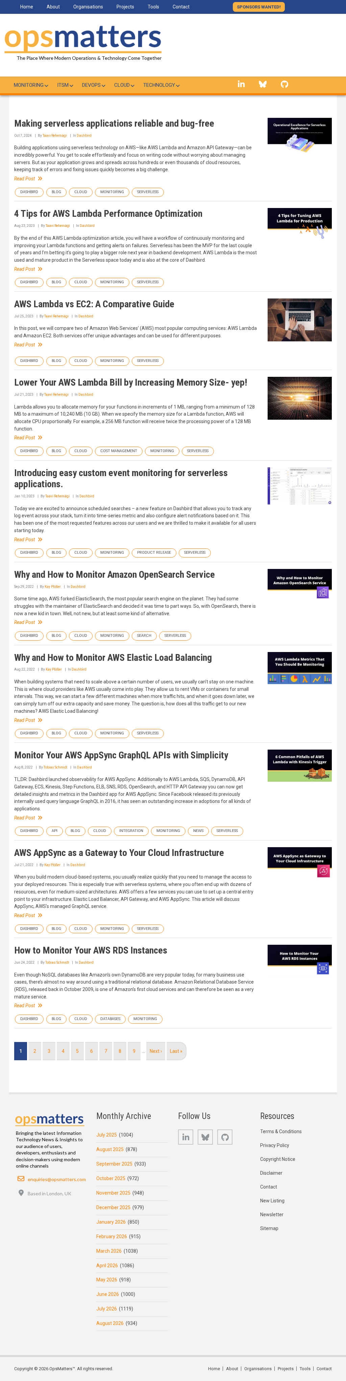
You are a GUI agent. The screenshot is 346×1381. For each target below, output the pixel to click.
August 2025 (110, 1149)
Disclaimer (271, 1173)
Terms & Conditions (281, 1131)
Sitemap (269, 1228)
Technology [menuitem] (159, 85)
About (232, 1368)
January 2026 (111, 1222)
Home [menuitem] (26, 6)
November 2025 (113, 1193)
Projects (286, 1368)
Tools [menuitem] (153, 6)
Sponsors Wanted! (259, 6)
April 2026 (107, 1265)
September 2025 (114, 1164)
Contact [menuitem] (181, 6)
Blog (56, 192)
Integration (131, 831)
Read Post (24, 178)
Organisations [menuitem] (88, 6)
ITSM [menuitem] (63, 85)
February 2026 (111, 1236)
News (198, 831)
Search (144, 635)
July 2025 (106, 1135)
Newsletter (271, 1214)
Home (214, 1368)
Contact (268, 1187)
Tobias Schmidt (55, 767)
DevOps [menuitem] (91, 85)
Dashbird (84, 135)
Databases (110, 1019)
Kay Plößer (53, 587)
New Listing (272, 1200)
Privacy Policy (274, 1145)
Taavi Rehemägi (55, 135)
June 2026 (107, 1294)
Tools (305, 1368)
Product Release (154, 552)
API (54, 831)
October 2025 (110, 1178)
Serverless (147, 192)
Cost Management (118, 451)
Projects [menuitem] (125, 6)
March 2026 (109, 1251)
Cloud (80, 192)
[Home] (81, 38)
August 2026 (110, 1323)
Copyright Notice (277, 1159)
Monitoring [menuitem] (29, 85)
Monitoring (112, 192)
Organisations (258, 1368)
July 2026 (106, 1308)
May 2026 (106, 1279)
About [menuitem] (53, 6)
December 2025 (113, 1207)
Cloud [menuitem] (122, 85)
